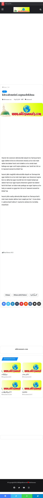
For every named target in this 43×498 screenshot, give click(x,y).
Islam (8, 295)
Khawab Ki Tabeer (20, 295)
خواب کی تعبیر (34, 295)
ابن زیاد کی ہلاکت (5, 374)
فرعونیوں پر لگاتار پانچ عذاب (7, 392)
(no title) (24, 392)
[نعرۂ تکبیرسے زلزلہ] (31, 368)
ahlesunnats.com (7, 100)
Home (4, 87)
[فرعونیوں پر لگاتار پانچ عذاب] (11, 385)
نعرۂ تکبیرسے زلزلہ (25, 374)
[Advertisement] (21, 31)
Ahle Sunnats (32, 483)
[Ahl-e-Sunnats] (22, 9)
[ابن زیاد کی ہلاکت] (11, 368)
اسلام (9, 87)
